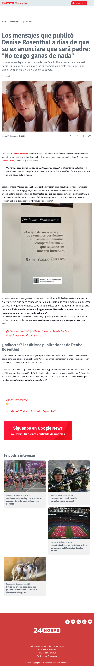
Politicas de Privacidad (47, 655)
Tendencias (14, 21)
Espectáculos (27, 21)
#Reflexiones (40, 331)
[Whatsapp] (70, 135)
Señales (79, 3)
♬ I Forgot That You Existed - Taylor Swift (31, 411)
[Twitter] (83, 135)
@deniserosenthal (17, 331)
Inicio (4, 21)
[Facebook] (77, 135)
